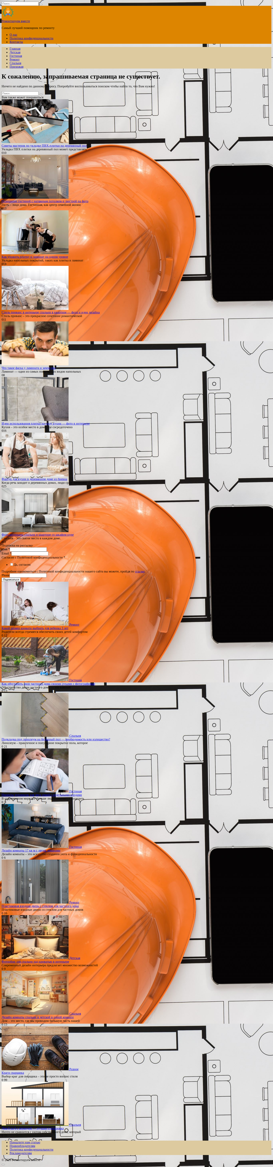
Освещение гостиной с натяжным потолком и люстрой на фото (45, 201)
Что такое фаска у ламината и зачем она (29, 368)
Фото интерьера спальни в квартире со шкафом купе (38, 534)
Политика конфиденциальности (31, 38)
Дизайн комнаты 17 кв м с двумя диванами (31, 850)
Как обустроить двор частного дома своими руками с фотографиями (48, 683)
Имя (6, 549)
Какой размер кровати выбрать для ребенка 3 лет (35, 628)
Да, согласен (22, 564)
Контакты (16, 42)
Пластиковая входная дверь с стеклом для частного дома (40, 906)
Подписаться (11, 579)
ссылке (140, 571)
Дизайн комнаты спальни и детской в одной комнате (38, 1017)
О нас (13, 34)
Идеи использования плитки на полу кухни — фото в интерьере (46, 423)
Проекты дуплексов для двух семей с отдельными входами (42, 795)
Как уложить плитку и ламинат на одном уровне (35, 256)
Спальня (15, 63)
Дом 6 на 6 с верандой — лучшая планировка (33, 1128)
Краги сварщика (13, 1072)
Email (6, 553)
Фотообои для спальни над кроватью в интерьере (35, 961)
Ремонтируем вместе (16, 21)
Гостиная (16, 56)
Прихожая (16, 66)
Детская (15, 52)
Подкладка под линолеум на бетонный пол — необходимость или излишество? (56, 739)
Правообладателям (22, 1146)
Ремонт (15, 59)
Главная (15, 48)
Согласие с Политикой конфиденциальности (33, 557)
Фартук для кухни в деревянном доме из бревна (34, 479)
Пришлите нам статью (25, 1142)
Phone (6, 575)
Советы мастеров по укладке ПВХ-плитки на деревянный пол (44, 145)
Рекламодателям (21, 1153)
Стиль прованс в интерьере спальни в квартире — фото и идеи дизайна (51, 312)
